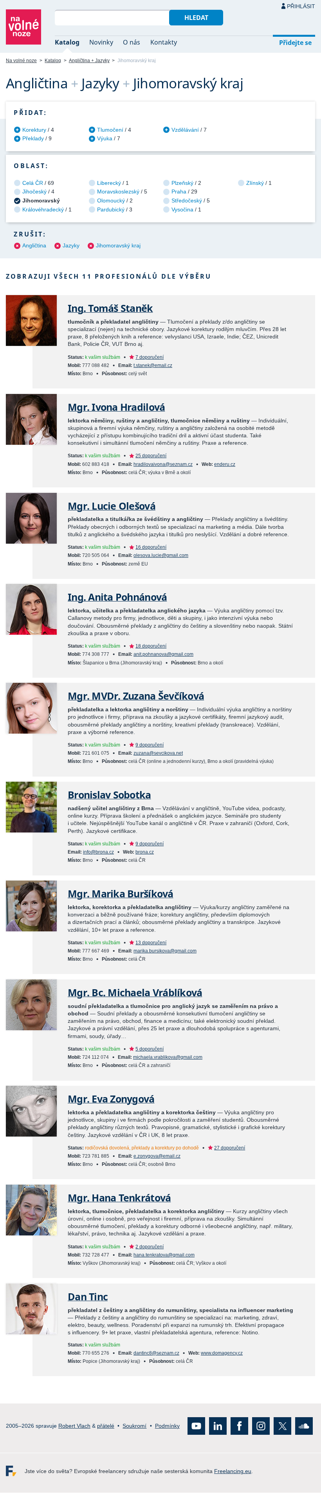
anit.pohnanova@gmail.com (163, 654)
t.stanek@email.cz (152, 365)
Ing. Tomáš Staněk (110, 308)
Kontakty (163, 42)
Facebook (239, 1426)
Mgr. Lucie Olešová (111, 505)
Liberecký (109, 183)
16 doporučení (150, 547)
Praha (178, 191)
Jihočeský (34, 191)
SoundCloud (304, 1426)
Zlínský (255, 183)
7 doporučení (149, 357)
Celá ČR (32, 183)
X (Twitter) (282, 1426)
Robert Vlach (74, 1426)
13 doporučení (150, 942)
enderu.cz (224, 464)
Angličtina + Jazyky (89, 60)
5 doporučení (149, 1049)
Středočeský (186, 200)
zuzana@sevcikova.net (158, 753)
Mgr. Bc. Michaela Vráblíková (135, 992)
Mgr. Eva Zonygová (111, 1098)
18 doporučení (150, 646)
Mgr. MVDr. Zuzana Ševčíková (136, 695)
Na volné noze (21, 60)
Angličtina (34, 245)
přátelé (105, 1426)
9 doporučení (149, 745)
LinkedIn (218, 1426)
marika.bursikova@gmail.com (165, 951)
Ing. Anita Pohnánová (117, 597)
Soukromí (134, 1426)
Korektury (34, 130)
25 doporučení (150, 455)
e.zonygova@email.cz (156, 1156)
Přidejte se (295, 42)
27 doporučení (229, 1148)
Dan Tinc (88, 1296)
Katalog (67, 42)
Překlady (33, 138)
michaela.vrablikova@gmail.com (167, 1057)
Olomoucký (111, 200)
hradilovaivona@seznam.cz (163, 464)
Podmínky (167, 1426)
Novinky (101, 42)
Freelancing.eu (15, 1471)
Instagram (261, 1426)
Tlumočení (110, 130)
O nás (131, 42)
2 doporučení (149, 1247)
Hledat (196, 17)
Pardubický (110, 209)
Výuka (104, 138)
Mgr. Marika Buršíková (120, 893)
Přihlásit (301, 6)
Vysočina (182, 209)
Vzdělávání (185, 130)
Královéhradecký (43, 209)
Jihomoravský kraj (118, 245)
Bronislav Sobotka (109, 794)
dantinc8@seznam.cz (156, 1353)
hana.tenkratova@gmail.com (164, 1255)
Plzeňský (182, 183)
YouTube (196, 1426)
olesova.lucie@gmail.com (160, 555)
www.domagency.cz (222, 1353)
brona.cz (144, 852)
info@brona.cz (98, 852)
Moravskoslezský (118, 191)
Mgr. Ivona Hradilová (116, 407)
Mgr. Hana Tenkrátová (119, 1197)
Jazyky (71, 245)
